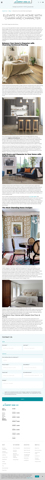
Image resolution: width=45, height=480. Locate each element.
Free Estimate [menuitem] (5, 468)
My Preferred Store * (27, 372)
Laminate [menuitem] (4, 463)
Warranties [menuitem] (26, 458)
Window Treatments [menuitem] (4, 449)
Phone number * (5, 364)
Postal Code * (5, 372)
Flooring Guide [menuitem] (27, 452)
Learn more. (30, 477)
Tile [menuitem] (3, 465)
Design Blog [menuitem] (15, 459)
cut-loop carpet (33, 196)
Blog (10, 11)
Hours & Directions (4, 419)
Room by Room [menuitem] (38, 450)
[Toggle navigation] (1, 2)
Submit (22, 399)
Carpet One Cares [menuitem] (37, 453)
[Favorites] (41, 2)
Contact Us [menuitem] (37, 455)
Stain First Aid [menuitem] (27, 450)
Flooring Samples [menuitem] (15, 451)
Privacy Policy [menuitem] (38, 461)
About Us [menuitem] (37, 448)
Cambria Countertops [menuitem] (5, 452)
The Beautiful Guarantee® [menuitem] (27, 455)
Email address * (26, 364)
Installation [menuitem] (26, 460)
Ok (37, 476)
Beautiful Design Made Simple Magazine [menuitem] (16, 455)
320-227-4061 (30, 6)
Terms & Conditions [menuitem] (37, 459)
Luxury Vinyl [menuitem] (4, 457)
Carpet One (4, 11)
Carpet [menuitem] (3, 461)
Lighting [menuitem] (4, 454)
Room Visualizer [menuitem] (16, 448)
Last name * (25, 345)
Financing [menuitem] (4, 470)
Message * (4, 380)
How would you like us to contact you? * (10, 357)
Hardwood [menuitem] (4, 459)
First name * (4, 345)
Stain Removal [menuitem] (27, 448)
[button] (38, 2)
